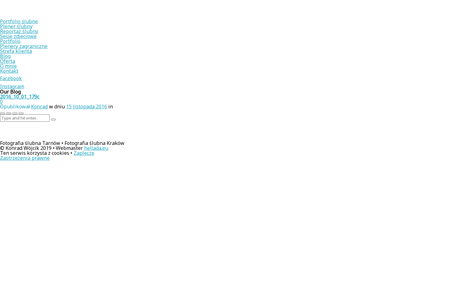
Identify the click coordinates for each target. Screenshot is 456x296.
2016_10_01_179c (19, 96)
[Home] (40, 16)
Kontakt (9, 70)
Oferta (7, 61)
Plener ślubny (16, 26)
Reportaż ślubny (19, 31)
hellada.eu (96, 148)
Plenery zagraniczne (23, 46)
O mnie (8, 66)
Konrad (39, 106)
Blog (5, 56)
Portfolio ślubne (19, 21)
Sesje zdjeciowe (18, 36)
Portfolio (10, 41)
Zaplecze (84, 153)
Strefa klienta (16, 51)
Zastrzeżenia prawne (25, 158)
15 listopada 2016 (86, 106)
